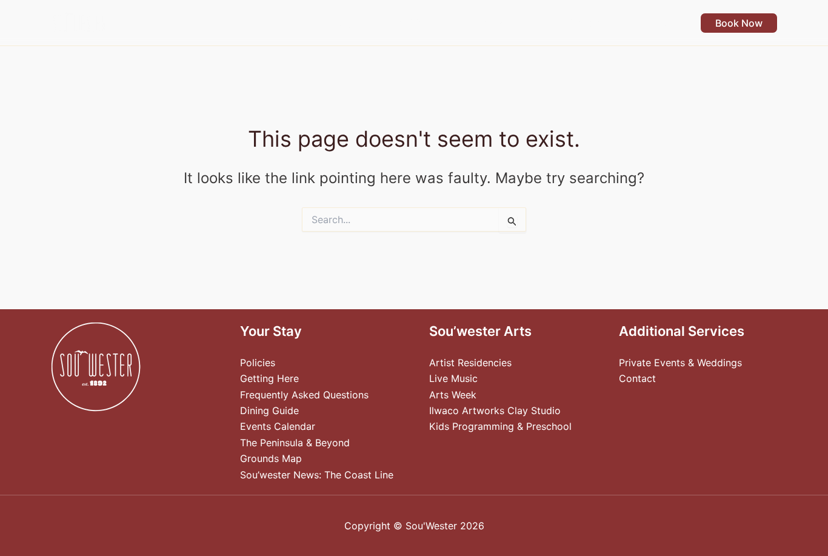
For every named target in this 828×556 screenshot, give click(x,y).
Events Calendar (277, 426)
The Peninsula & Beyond (295, 443)
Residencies (580, 23)
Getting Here (269, 378)
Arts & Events (490, 23)
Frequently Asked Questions (304, 395)
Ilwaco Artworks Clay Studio (495, 410)
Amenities (406, 23)
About (652, 23)
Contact (637, 378)
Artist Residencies (470, 363)
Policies (257, 363)
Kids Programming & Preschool (500, 426)
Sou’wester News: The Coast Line (316, 475)
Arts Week (452, 395)
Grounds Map (271, 458)
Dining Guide (269, 410)
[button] (358, 23)
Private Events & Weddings (680, 363)
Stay (342, 23)
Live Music (453, 378)
